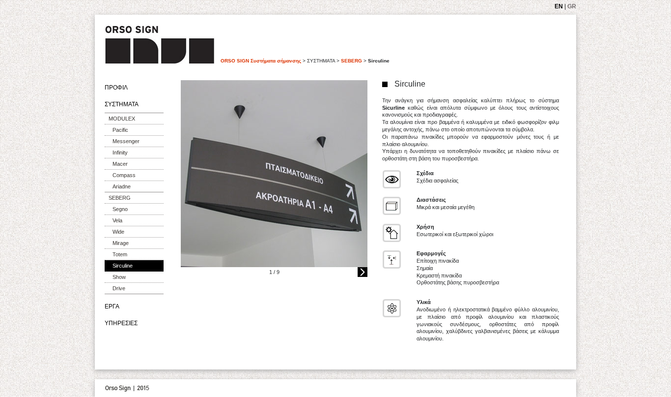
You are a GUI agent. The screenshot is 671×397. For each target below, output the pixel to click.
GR (571, 6)
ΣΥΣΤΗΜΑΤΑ (122, 104)
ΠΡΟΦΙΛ (116, 87)
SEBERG (351, 60)
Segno (120, 209)
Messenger (126, 141)
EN (559, 6)
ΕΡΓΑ (112, 306)
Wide (118, 232)
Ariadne (121, 186)
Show (119, 277)
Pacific (120, 130)
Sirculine (122, 266)
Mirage (120, 243)
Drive (118, 288)
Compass (124, 175)
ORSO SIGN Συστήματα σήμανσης (261, 60)
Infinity (120, 152)
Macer (120, 164)
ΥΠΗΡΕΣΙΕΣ (121, 323)
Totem (119, 254)
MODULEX (122, 119)
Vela (117, 220)
